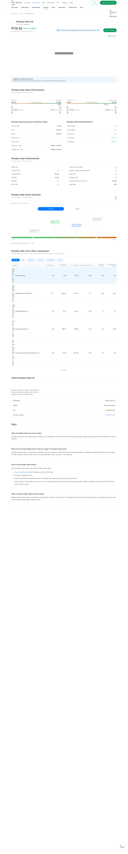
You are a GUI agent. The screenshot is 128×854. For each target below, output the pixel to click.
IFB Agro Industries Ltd (21, 329)
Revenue (40, 260)
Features (64, 2)
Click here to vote (110, 415)
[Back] (12, 14)
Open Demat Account (108, 2)
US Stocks (27, 2)
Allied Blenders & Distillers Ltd (23, 293)
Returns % (31, 260)
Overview (15, 260)
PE (23, 260)
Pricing (71, 2)
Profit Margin (50, 260)
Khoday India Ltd (20, 275)
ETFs (43, 2)
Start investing (110, 30)
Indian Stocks (36, 2)
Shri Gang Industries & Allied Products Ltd (27, 353)
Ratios (60, 260)
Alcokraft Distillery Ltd (21, 311)
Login (94, 2)
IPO (58, 2)
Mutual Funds (51, 2)
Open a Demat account (22, 472)
